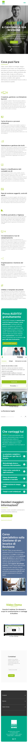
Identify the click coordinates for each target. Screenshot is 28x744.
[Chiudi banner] (25, 357)
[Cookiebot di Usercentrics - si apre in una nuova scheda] (17, 357)
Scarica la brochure (6, 520)
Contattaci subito (6, 515)
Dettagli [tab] (11, 361)
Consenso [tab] (4, 361)
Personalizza (13, 385)
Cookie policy (18, 735)
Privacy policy (10, 735)
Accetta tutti (14, 381)
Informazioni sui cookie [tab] (20, 361)
